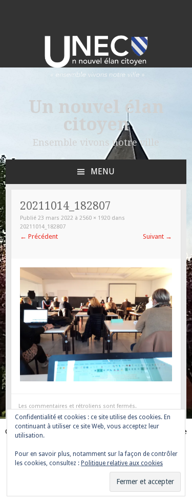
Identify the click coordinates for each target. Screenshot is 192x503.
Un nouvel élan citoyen (96, 115)
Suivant (157, 236)
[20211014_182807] (96, 379)
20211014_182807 (43, 226)
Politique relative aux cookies (122, 463)
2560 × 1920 (94, 218)
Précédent (39, 236)
